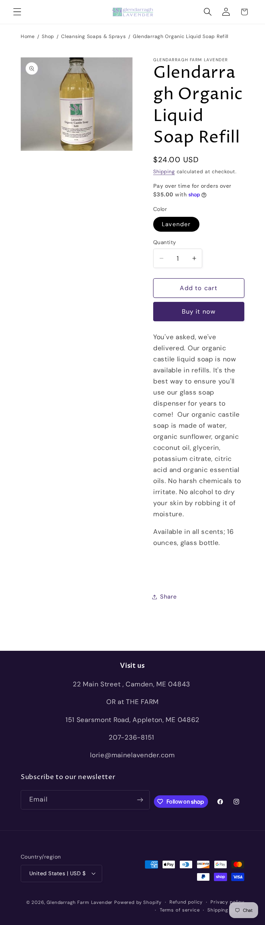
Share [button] (168, 596)
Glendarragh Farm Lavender (79, 902)
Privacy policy (227, 902)
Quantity (164, 242)
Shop (48, 36)
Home (28, 36)
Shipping (164, 171)
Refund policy (186, 902)
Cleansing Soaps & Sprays (93, 36)
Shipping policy (225, 910)
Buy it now (199, 311)
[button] (17, 12)
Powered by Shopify (137, 902)
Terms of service (179, 910)
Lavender (176, 224)
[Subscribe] (140, 800)
